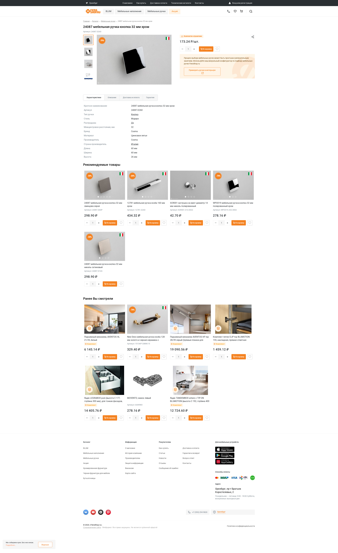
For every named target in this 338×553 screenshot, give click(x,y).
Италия (134, 144)
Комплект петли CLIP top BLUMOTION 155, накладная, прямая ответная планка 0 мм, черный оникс (231, 338)
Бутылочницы (89, 478)
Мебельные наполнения (129, 11)
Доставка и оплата (158, 3)
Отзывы (162, 463)
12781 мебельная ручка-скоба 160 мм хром (146, 204)
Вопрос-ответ (188, 458)
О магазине (128, 3)
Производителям (132, 458)
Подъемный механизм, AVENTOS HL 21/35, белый (102, 338)
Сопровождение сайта (92, 527)
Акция (175, 11)
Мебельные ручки (156, 11)
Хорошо (45, 545)
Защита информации (134, 463)
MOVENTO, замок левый (139, 398)
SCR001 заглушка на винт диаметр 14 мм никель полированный (189, 204)
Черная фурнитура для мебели (96, 473)
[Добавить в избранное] (217, 49)
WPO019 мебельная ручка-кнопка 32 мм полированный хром (233, 204)
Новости (162, 458)
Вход (234, 3)
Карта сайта (130, 473)
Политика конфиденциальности (241, 526)
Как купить (141, 3)
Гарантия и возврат (191, 453)
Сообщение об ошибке (168, 468)
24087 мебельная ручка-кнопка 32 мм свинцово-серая (103, 204)
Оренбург (221, 512)
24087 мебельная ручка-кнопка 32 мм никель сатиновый (103, 266)
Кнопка (134, 114)
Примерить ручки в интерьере (202, 70)
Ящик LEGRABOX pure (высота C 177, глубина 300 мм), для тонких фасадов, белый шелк (103, 399)
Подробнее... (11, 545)
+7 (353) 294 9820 (199, 512)
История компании (133, 453)
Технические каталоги (181, 3)
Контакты (199, 3)
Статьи (162, 453)
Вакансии (129, 468)
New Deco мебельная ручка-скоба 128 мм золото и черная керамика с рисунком (146, 338)
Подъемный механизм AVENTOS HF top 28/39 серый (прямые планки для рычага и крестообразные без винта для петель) (190, 338)
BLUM (108, 11)
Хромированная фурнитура (95, 468)
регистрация (246, 3)
